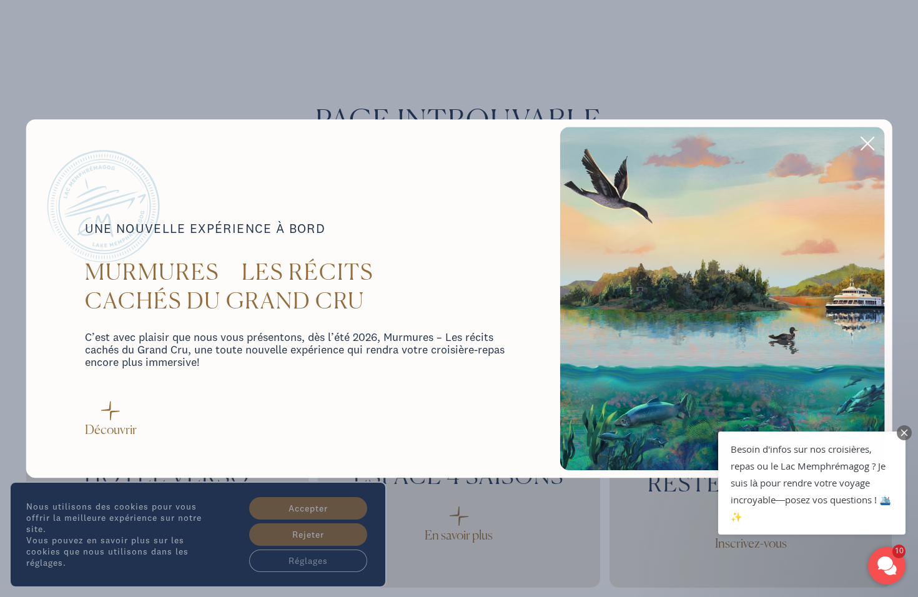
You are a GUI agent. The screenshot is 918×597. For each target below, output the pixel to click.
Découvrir (111, 430)
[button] (812, 483)
